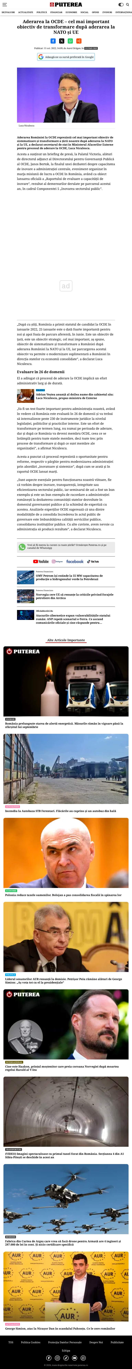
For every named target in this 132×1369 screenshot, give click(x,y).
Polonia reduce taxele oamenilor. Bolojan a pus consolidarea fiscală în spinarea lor (63, 895)
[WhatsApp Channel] (83, 1358)
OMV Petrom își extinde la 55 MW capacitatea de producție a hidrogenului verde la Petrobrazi (69, 577)
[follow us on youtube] (40, 562)
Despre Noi (96, 1342)
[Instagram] (57, 1358)
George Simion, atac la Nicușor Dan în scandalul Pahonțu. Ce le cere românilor (60, 1328)
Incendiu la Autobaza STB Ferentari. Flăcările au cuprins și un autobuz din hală (60, 811)
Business (10, 1237)
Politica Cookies (30, 1342)
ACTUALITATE (25, 12)
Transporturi (13, 1149)
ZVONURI (107, 12)
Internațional (14, 1062)
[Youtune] (74, 1358)
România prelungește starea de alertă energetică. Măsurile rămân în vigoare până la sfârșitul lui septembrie (64, 725)
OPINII (95, 12)
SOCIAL (85, 12)
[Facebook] (48, 1358)
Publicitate (117, 1342)
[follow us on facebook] (75, 562)
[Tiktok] (66, 1358)
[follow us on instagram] (57, 562)
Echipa (66, 1350)
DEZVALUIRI (8, 12)
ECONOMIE (71, 12)
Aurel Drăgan (74, 48)
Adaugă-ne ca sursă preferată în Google (69, 57)
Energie (10, 719)
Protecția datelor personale (65, 1342)
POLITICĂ (42, 12)
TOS (10, 1342)
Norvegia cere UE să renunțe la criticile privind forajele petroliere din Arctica (74, 596)
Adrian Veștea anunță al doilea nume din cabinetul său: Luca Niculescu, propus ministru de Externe (75, 396)
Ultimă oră (91, 48)
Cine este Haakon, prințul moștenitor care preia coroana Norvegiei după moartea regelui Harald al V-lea (62, 1068)
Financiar (56, 12)
